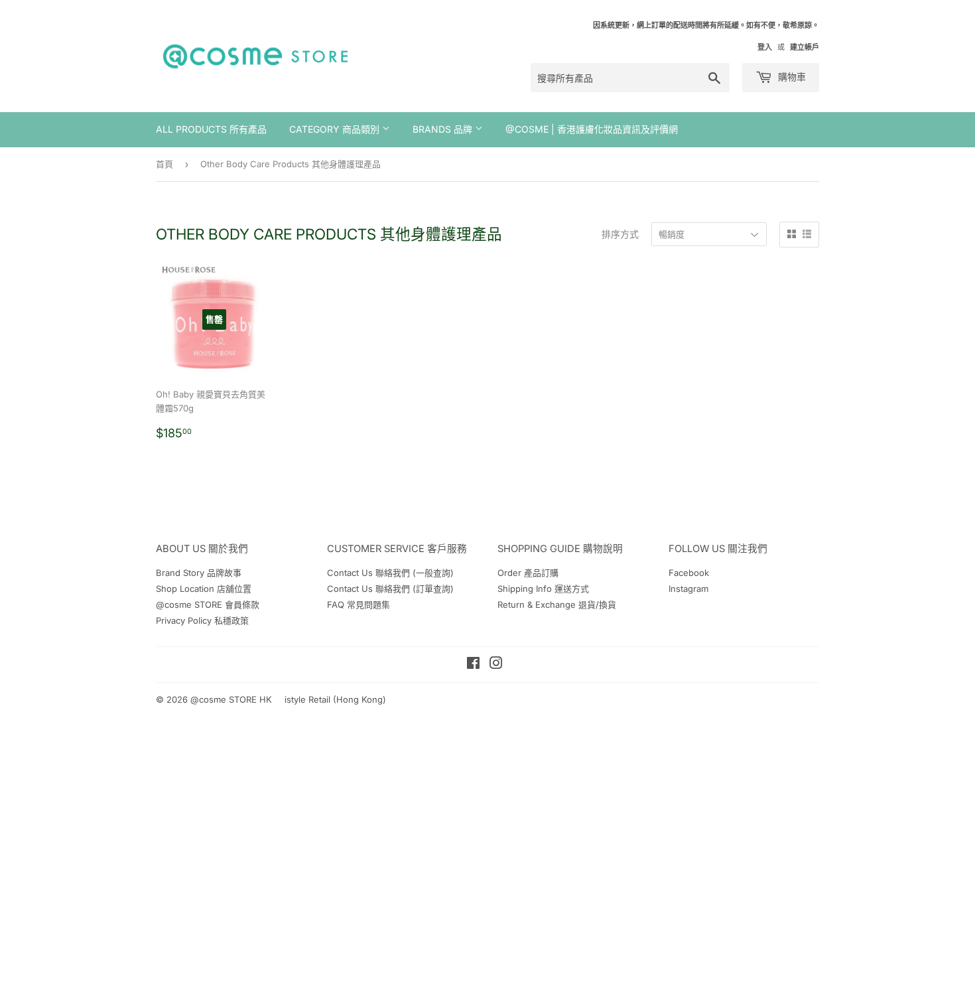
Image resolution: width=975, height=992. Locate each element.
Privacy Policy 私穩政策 (202, 620)
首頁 (164, 164)
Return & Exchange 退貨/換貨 (556, 604)
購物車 (790, 76)
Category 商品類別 (335, 129)
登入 (764, 47)
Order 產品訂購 (527, 572)
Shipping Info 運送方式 (543, 588)
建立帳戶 (804, 47)
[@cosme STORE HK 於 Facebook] (473, 665)
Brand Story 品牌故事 (198, 572)
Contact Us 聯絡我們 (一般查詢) (390, 572)
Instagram (688, 588)
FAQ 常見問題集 (358, 604)
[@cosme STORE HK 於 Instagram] (496, 665)
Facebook (689, 572)
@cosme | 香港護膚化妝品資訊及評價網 (591, 129)
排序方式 (620, 234)
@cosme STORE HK (231, 699)
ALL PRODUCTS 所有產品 (211, 129)
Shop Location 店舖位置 (203, 588)
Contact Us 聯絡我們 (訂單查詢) (390, 588)
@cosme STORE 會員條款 (207, 604)
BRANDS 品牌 (444, 129)
